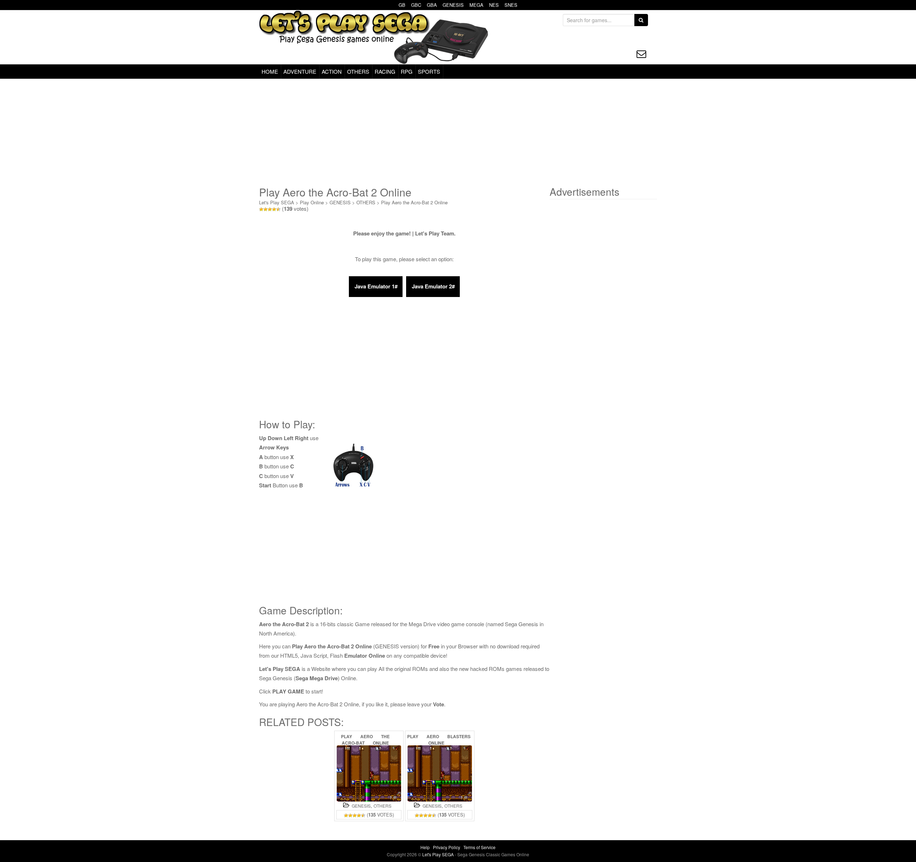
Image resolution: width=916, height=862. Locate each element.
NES (494, 4)
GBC (416, 4)
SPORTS (429, 71)
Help (425, 847)
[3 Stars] (270, 209)
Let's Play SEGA (276, 202)
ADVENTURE (299, 71)
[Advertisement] (458, 132)
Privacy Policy (446, 847)
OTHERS (358, 71)
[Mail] (641, 54)
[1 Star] (261, 209)
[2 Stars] (265, 209)
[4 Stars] (274, 209)
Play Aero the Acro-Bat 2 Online (414, 202)
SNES (511, 4)
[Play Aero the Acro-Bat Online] (368, 773)
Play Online (312, 202)
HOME (270, 71)
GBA (432, 4)
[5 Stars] (278, 209)
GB (402, 4)
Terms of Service (479, 847)
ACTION (332, 71)
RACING (385, 71)
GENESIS (453, 4)
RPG (407, 71)
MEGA (476, 4)
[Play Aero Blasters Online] (439, 773)
